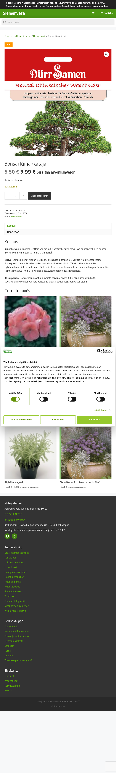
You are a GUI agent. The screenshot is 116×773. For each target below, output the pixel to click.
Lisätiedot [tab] (13, 232)
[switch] (43, 399)
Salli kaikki (94, 419)
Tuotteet (9, 676)
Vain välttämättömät (21, 419)
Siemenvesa (14, 13)
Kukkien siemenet (22, 36)
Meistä (8, 690)
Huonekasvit (39, 36)
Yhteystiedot (11, 680)
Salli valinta (58, 419)
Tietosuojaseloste (14, 640)
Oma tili (9, 655)
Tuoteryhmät (11, 626)
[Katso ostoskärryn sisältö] (93, 13)
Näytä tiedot (100, 410)
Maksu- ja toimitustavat (17, 631)
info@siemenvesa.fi (15, 519)
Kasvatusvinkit (12, 685)
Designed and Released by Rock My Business (58, 701)
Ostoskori (9, 645)
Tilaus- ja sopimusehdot (17, 636)
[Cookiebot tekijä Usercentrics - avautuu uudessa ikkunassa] (99, 351)
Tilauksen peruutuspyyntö (18, 660)
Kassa (8, 650)
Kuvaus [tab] (11, 225)
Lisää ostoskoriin (39, 195)
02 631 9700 (13, 514)
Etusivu (8, 36)
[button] (106, 54)
